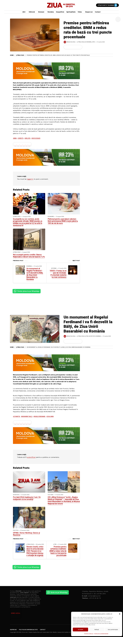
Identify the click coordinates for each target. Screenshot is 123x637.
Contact (43, 630)
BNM (15, 138)
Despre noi (13, 630)
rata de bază (36, 138)
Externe (53, 268)
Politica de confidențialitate (101, 633)
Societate (92, 336)
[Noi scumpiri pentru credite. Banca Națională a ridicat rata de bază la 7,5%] (29, 239)
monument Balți (27, 416)
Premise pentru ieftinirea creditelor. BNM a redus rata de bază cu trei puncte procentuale (57, 551)
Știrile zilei (81, 42)
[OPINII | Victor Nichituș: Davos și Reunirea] (29, 517)
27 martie (17, 416)
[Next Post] (72, 270)
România (29, 266)
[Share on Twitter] (68, 47)
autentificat (31, 457)
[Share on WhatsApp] (71, 47)
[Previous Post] (20, 270)
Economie (88, 42)
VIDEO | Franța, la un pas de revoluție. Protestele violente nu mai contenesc (58, 274)
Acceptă (80, 629)
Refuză (97, 629)
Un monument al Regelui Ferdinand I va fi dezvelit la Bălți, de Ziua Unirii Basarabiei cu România (34, 274)
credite (20, 138)
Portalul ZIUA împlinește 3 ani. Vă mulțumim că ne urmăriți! (26, 498)
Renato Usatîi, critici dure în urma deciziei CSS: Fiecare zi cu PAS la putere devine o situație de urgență (35, 551)
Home (12, 55)
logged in (30, 179)
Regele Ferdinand (39, 416)
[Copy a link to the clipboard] (79, 47)
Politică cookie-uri (88, 633)
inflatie (27, 138)
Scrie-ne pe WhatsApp (59, 592)
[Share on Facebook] (66, 47)
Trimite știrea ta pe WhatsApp (28, 291)
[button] (119, 614)
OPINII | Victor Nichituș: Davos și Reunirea (26, 534)
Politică (15, 530)
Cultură (50, 495)
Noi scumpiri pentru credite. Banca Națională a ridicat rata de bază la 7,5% (29, 255)
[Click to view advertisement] (46, 71)
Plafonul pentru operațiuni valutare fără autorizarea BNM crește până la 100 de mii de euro (63, 221)
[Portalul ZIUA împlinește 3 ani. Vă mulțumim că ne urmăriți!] (29, 482)
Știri (93, 42)
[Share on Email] (77, 47)
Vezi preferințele (113, 629)
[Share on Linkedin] (74, 47)
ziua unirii (50, 416)
